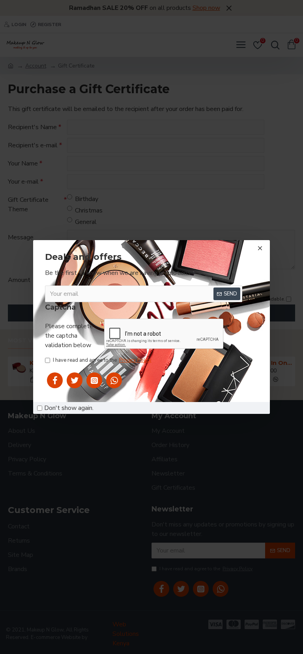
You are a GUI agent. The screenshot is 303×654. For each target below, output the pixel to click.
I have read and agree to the (102, 360)
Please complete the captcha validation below (69, 336)
